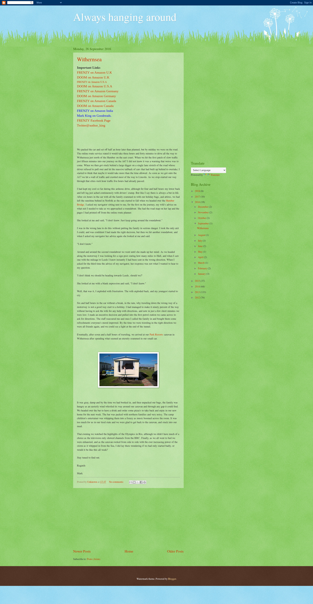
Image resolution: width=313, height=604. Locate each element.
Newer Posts (82, 551)
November (203, 212)
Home (129, 551)
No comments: (116, 481)
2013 (198, 292)
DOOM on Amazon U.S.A (94, 86)
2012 (198, 297)
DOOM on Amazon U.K (93, 77)
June (200, 246)
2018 (198, 191)
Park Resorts (156, 334)
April (201, 257)
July (200, 240)
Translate (215, 175)
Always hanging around (124, 16)
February (203, 268)
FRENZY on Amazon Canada (96, 101)
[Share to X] (137, 482)
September (203, 223)
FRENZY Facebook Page (93, 120)
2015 (198, 281)
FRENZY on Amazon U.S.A (92, 82)
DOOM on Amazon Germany (96, 96)
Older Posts (175, 551)
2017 (198, 196)
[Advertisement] (128, 518)
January (202, 273)
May (200, 251)
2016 (198, 202)
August (202, 235)
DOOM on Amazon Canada (95, 106)
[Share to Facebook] (141, 482)
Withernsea (89, 59)
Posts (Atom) (93, 559)
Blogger (172, 578)
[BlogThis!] (134, 482)
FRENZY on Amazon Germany (97, 91)
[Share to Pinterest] (144, 482)
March (201, 262)
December (203, 206)
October (202, 218)
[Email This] (131, 482)
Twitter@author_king (91, 125)
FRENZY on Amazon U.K (94, 72)
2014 (198, 286)
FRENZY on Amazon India (95, 111)
